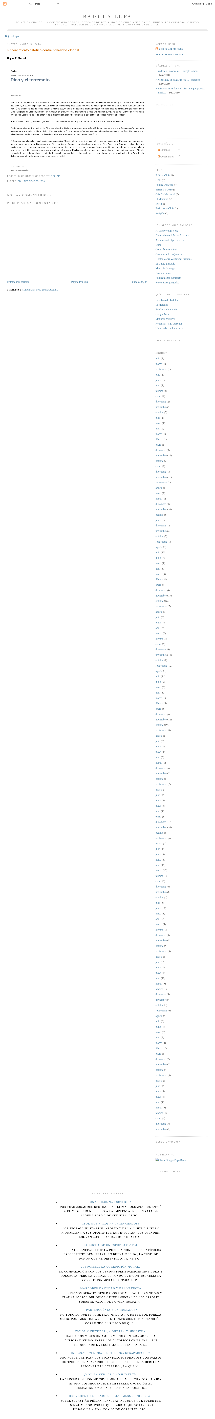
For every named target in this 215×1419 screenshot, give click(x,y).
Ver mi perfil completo (171, 54)
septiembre (161, 369)
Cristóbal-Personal (165, 194)
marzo (159, 363)
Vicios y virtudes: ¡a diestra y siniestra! (111, 1331)
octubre (159, 412)
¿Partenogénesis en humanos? (111, 1309)
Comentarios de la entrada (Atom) (40, 289)
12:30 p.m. (55, 176)
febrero (159, 390)
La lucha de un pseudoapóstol (111, 1245)
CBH (20, 181)
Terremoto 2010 (34, 181)
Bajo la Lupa (107, 16)
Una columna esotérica (111, 1202)
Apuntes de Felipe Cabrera (170, 240)
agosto (159, 487)
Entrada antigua (139, 281)
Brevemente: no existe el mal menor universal (110, 1395)
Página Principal (80, 281)
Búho (158, 244)
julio (158, 358)
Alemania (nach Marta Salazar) (172, 235)
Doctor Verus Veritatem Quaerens (173, 259)
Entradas (165, 149)
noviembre (161, 407)
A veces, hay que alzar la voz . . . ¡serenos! (178, 79)
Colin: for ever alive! (166, 249)
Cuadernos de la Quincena (170, 254)
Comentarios (167, 156)
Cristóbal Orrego (171, 49)
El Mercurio (162, 199)
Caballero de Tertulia (167, 300)
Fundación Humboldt (167, 309)
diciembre (161, 401)
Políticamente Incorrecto (168, 277)
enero (158, 396)
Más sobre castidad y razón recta (110, 1288)
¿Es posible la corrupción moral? (110, 1266)
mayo (158, 423)
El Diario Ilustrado (165, 263)
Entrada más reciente (18, 281)
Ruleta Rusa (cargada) (167, 282)
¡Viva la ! (110, 1374)
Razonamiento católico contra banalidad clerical (43, 49)
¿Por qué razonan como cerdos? (110, 1223)
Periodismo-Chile (165, 208)
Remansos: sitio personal (169, 323)
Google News (163, 314)
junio (158, 380)
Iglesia (159, 203)
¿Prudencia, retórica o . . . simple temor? (177, 71)
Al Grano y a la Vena (167, 230)
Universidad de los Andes (169, 328)
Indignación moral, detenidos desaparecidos (111, 1352)
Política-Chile (163, 175)
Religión (160, 213)
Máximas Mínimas (165, 318)
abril (158, 385)
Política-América (164, 184)
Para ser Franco (164, 273)
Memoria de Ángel (166, 268)
